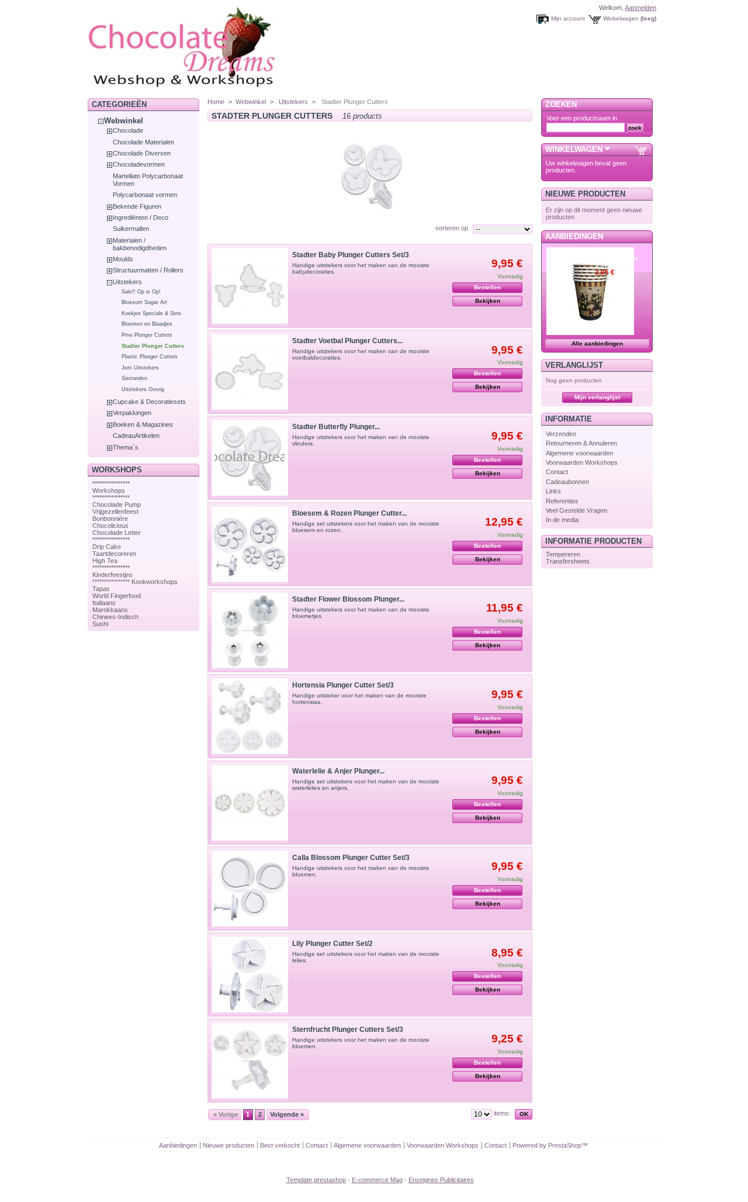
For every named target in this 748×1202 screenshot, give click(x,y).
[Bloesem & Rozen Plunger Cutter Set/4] (250, 545)
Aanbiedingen (574, 236)
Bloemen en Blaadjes (147, 324)
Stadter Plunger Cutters (153, 346)
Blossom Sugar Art (144, 302)
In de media (562, 519)
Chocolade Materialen (143, 142)
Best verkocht (280, 1145)
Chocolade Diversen (142, 153)
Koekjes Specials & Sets (151, 313)
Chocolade (128, 130)
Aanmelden (640, 7)
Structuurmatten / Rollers (148, 270)
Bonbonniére (110, 518)
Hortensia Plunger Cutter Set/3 (343, 685)
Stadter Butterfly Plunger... (336, 427)
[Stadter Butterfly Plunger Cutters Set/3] (250, 459)
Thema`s (125, 447)
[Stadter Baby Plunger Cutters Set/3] (250, 287)
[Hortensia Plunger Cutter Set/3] (250, 717)
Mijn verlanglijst (597, 397)
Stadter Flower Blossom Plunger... (348, 599)
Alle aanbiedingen (597, 343)
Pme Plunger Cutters (147, 335)
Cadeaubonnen (567, 481)
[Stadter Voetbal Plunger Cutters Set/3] (250, 373)
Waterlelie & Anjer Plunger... (338, 771)
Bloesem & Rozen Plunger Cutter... (349, 513)
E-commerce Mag (377, 1179)
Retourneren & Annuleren (581, 443)
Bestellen (487, 287)
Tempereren (563, 554)
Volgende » (287, 1114)
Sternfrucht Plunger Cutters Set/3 (347, 1029)
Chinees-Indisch (115, 616)
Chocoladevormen (139, 164)
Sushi (100, 623)
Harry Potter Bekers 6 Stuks (617, 254)
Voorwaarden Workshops (582, 462)
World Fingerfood (116, 595)
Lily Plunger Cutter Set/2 (332, 944)
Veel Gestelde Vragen (576, 510)
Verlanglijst (574, 365)
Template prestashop (316, 1179)
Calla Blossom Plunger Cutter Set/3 (351, 858)
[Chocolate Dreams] (204, 90)
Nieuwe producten (585, 193)
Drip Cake (106, 546)
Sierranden (134, 378)
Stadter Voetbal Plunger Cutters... (347, 341)
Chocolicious (110, 525)
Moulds (123, 258)
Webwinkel (123, 120)
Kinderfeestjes (112, 574)
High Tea (104, 560)
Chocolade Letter (116, 532)
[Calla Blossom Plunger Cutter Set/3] (250, 889)
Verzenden (561, 433)
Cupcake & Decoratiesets (149, 401)
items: (502, 1113)
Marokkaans (110, 609)
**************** (111, 483)
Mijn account (568, 18)
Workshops (108, 490)
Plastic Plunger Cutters (150, 357)
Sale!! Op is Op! (141, 292)
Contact (557, 471)
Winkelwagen (621, 18)
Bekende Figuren (137, 206)
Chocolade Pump (116, 504)
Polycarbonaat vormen (145, 194)
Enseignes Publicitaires (441, 1179)
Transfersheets (568, 561)
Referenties (562, 501)
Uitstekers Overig (143, 389)
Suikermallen (131, 228)
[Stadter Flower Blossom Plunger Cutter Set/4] (250, 631)
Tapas (101, 588)
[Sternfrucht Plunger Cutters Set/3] (250, 1061)
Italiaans (104, 602)
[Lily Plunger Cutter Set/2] (250, 975)
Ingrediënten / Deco (140, 217)
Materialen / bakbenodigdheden (140, 244)
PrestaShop (564, 1145)
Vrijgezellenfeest (115, 511)
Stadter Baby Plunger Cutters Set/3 (350, 255)
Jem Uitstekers (140, 368)
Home (215, 101)
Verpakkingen (132, 412)
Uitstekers (127, 281)
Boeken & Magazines (143, 424)
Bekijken (487, 301)
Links (553, 491)
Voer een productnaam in (581, 118)
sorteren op (451, 228)
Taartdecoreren (114, 553)
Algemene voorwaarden (579, 453)
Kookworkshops (154, 581)
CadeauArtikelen (136, 435)
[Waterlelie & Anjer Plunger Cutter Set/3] (250, 803)
